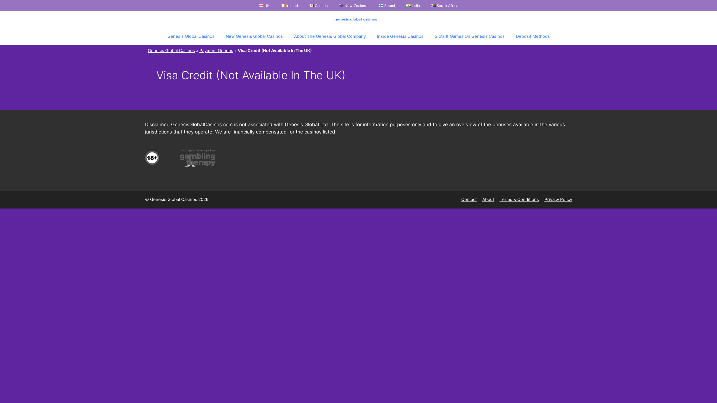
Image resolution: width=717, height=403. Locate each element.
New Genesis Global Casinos (254, 36)
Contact (469, 199)
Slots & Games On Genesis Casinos (470, 36)
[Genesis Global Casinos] (357, 19)
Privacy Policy (558, 199)
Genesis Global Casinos (191, 36)
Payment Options (216, 50)
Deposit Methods (533, 36)
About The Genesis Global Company (330, 36)
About (488, 199)
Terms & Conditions (519, 199)
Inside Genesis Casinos (400, 36)
